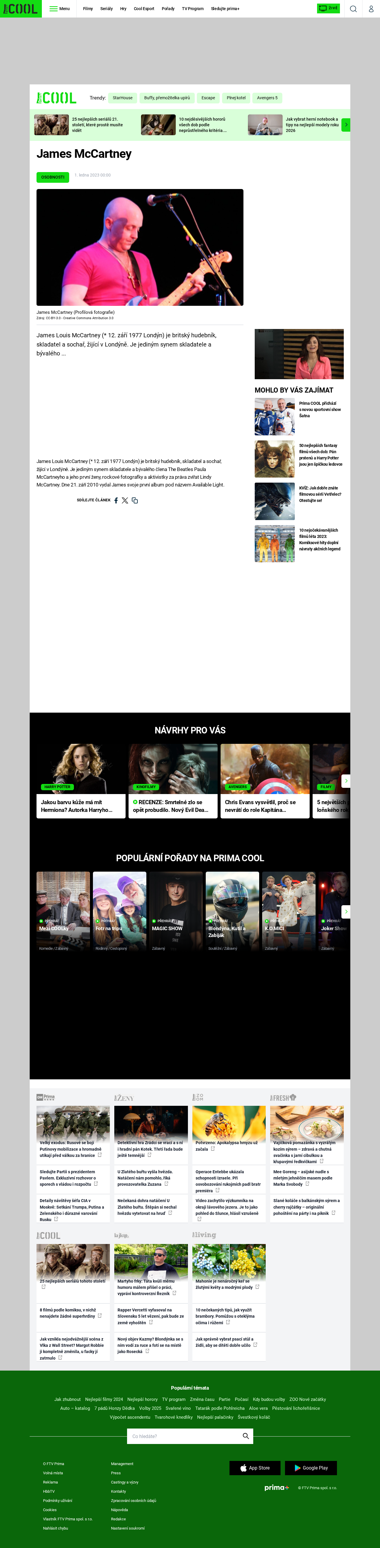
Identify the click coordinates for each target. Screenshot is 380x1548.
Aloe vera (258, 1408)
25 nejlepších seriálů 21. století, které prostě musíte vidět (97, 125)
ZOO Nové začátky (307, 1399)
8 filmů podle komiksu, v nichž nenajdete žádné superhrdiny (68, 1313)
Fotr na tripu (109, 928)
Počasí (241, 1399)
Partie (224, 1399)
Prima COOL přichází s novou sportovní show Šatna (320, 409)
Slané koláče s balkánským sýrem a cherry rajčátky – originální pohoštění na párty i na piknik (306, 1207)
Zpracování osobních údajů (133, 1500)
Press (116, 1473)
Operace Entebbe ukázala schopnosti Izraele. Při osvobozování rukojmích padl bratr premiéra (228, 1181)
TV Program (192, 8)
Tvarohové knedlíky (174, 1417)
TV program (174, 1399)
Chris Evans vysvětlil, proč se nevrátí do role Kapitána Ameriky (260, 806)
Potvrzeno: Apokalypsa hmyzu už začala (227, 1145)
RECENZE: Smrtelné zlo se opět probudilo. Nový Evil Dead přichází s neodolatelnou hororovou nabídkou (170, 806)
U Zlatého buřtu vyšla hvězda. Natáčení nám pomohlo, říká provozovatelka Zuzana (145, 1178)
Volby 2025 (150, 1408)
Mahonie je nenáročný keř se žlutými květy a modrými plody (225, 1284)
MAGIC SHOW (167, 928)
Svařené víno (178, 1408)
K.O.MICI (274, 928)
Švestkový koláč (254, 1417)
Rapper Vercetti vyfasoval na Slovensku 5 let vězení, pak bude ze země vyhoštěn (151, 1316)
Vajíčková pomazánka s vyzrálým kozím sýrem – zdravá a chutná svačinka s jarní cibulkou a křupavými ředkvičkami (304, 1152)
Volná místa (53, 1473)
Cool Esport (144, 8)
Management (122, 1464)
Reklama (50, 1482)
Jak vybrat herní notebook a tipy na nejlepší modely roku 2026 (312, 125)
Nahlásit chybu (55, 1528)
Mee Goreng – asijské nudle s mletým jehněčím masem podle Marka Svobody (302, 1178)
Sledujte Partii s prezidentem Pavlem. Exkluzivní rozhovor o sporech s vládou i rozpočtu (68, 1178)
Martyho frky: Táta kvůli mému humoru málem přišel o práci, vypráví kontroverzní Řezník (146, 1287)
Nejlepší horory (142, 1399)
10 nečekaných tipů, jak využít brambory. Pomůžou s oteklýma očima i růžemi (225, 1316)
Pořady (168, 8)
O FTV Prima (53, 1464)
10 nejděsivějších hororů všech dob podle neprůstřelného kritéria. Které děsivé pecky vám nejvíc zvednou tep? (202, 130)
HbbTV (49, 1491)
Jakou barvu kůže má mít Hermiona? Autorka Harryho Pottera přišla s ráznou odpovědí (74, 806)
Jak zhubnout (67, 1399)
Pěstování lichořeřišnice (296, 1408)
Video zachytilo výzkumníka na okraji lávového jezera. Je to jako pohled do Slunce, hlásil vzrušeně (227, 1207)
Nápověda (119, 1510)
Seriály (106, 8)
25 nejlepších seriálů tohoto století (72, 1281)
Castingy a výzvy (124, 1482)
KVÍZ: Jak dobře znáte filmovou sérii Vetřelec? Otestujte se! (320, 494)
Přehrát (52, 921)
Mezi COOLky (54, 928)
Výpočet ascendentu (130, 1417)
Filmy (88, 8)
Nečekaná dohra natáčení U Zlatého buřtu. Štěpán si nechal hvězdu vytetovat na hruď (147, 1207)
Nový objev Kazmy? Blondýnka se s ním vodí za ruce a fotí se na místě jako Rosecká (150, 1345)
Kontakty (118, 1491)
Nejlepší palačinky (215, 1417)
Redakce (118, 1519)
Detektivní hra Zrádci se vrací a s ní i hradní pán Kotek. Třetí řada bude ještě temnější (150, 1149)
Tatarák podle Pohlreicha (220, 1408)
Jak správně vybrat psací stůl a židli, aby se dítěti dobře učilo (225, 1342)
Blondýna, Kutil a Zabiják (227, 931)
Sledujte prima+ (225, 8)
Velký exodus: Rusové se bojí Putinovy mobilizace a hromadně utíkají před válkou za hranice (71, 1149)
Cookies (50, 1510)
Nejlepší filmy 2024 (104, 1399)
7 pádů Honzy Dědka (114, 1408)
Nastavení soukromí (128, 1528)
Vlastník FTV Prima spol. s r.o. (68, 1519)
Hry (123, 8)
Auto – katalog (75, 1408)
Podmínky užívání (57, 1500)
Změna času (202, 1399)
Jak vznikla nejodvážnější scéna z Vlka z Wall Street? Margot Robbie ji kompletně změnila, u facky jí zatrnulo (72, 1348)
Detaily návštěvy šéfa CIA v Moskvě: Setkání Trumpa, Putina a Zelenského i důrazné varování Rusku (72, 1210)
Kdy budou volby (269, 1399)
